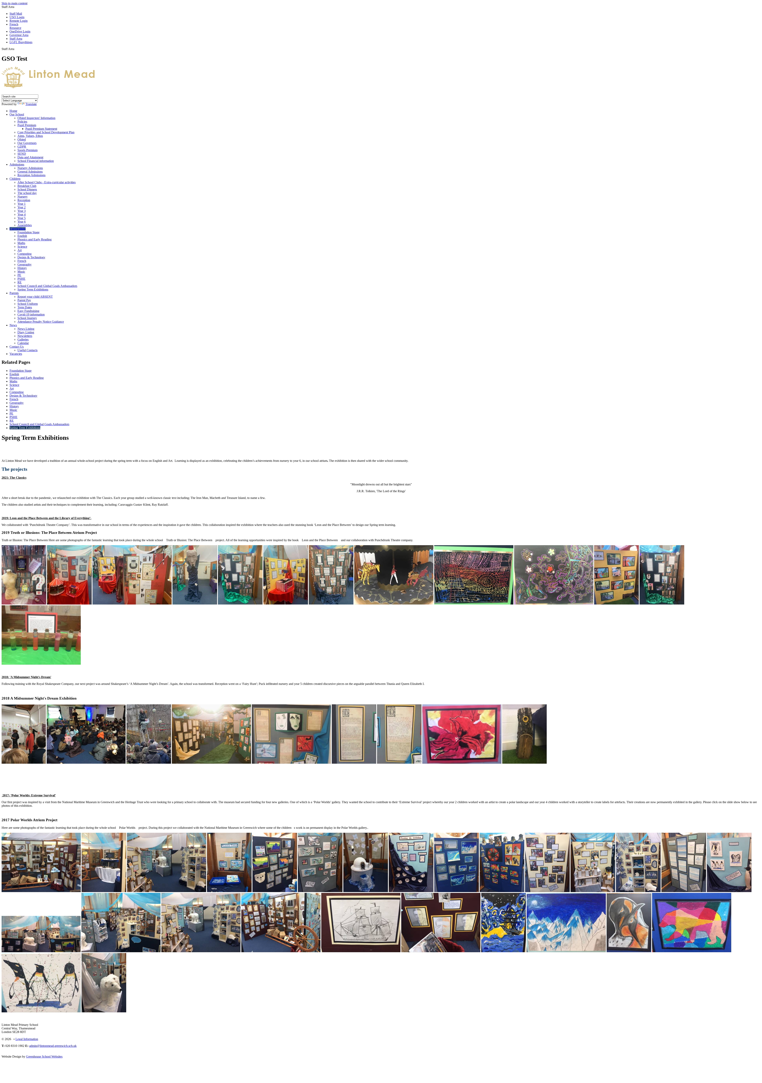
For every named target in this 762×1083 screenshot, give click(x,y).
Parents (14, 293)
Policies (22, 121)
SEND (21, 153)
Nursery (22, 196)
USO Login (17, 17)
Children (15, 178)
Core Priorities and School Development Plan (45, 132)
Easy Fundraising (28, 311)
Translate (31, 104)
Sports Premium (27, 150)
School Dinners (27, 189)
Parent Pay (24, 300)
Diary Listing (25, 332)
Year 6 (21, 221)
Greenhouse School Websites (44, 1056)
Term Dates (24, 307)
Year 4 (21, 214)
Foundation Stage (28, 232)
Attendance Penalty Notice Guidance (40, 321)
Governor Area (19, 35)
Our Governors (27, 143)
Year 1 (21, 203)
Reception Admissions (31, 175)
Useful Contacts (27, 350)
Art (19, 250)
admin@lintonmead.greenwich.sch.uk (53, 1045)
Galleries (23, 339)
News (13, 325)
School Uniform (27, 303)
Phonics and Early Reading (34, 239)
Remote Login (19, 20)
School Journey (27, 318)
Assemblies (24, 225)
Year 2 (21, 207)
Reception (23, 200)
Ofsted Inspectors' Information (36, 118)
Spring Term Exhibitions (32, 289)
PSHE (21, 278)
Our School (17, 114)
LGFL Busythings (21, 42)
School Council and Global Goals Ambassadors (47, 286)
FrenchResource (15, 26)
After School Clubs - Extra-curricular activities (46, 182)
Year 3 (21, 211)
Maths (21, 243)
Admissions (17, 164)
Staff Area (16, 38)
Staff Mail (16, 13)
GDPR (21, 146)
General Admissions (30, 171)
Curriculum (18, 228)
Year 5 (21, 218)
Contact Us (17, 346)
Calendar (23, 343)
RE (19, 282)
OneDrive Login (20, 31)
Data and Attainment (30, 157)
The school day (27, 193)
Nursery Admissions (30, 168)
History (22, 268)
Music (21, 271)
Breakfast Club (26, 186)
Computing (24, 253)
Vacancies (16, 353)
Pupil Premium (26, 125)
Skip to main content (14, 3)
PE (19, 275)
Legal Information (26, 1039)
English (22, 236)
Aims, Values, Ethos (30, 136)
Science (22, 246)
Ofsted (21, 139)
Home (13, 111)
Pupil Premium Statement (41, 128)
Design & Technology (31, 257)
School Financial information (35, 161)
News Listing (25, 328)
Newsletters (24, 336)
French (21, 261)
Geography (24, 264)
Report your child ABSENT (35, 296)
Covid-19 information (31, 314)
